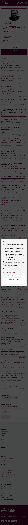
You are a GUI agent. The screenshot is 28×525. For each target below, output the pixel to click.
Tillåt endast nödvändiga (14, 276)
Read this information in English (10, 272)
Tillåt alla (14, 282)
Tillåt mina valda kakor (14, 279)
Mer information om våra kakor (10, 271)
